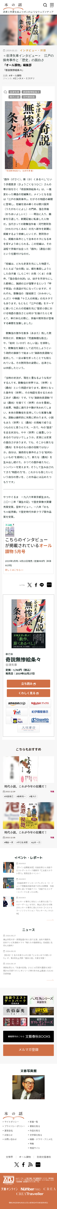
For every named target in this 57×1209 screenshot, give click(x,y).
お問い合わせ (10, 1139)
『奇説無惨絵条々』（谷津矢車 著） (20, 171)
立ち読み (27, 683)
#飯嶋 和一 (21, 796)
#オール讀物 (15, 75)
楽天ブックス (40, 703)
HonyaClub (40, 720)
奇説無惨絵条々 (31, 92)
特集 (32, 1143)
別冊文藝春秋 (44, 1156)
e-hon (17, 720)
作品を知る (35, 1130)
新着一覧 (34, 1122)
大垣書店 (28, 728)
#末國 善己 (8, 796)
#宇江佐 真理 (22, 842)
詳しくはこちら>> (14, 570)
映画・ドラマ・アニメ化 (41, 1139)
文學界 (9, 1156)
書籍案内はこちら (29, 1036)
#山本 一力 (35, 842)
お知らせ (8, 1135)
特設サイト (35, 1148)
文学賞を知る (36, 1135)
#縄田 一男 (8, 842)
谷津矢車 (14, 92)
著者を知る (35, 1126)
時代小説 (14, 97)
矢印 (50, 919)
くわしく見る (26, 693)
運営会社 (8, 1130)
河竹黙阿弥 (29, 97)
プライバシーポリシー (14, 1126)
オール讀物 (25, 1156)
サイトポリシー (11, 1122)
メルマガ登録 (28, 1049)
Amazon (17, 703)
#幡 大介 (32, 796)
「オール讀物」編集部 (17, 65)
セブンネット (17, 712)
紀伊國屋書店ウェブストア (40, 712)
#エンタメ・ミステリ (24, 78)
